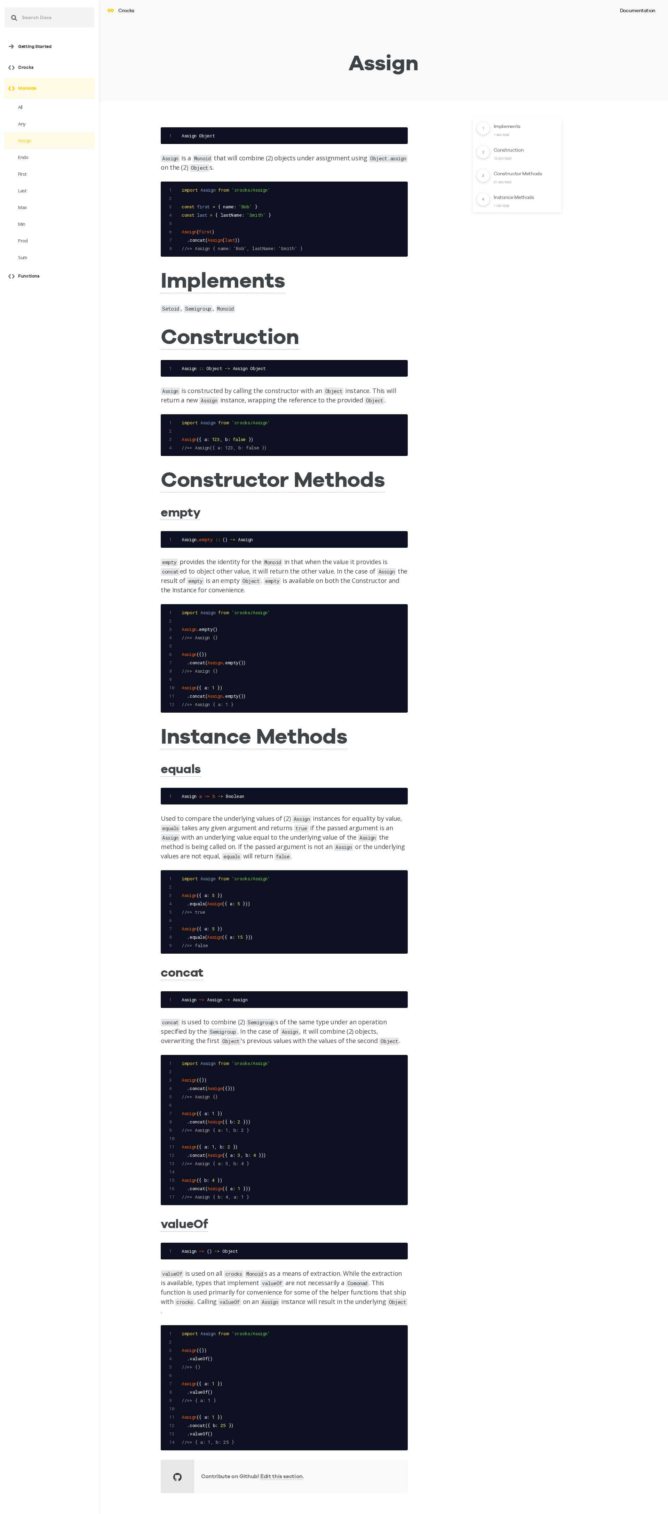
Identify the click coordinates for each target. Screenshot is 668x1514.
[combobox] (49, 17)
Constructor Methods (273, 479)
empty (180, 512)
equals (181, 768)
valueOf (184, 1223)
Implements (223, 280)
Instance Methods (254, 736)
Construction (230, 336)
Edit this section (281, 1476)
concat (182, 972)
